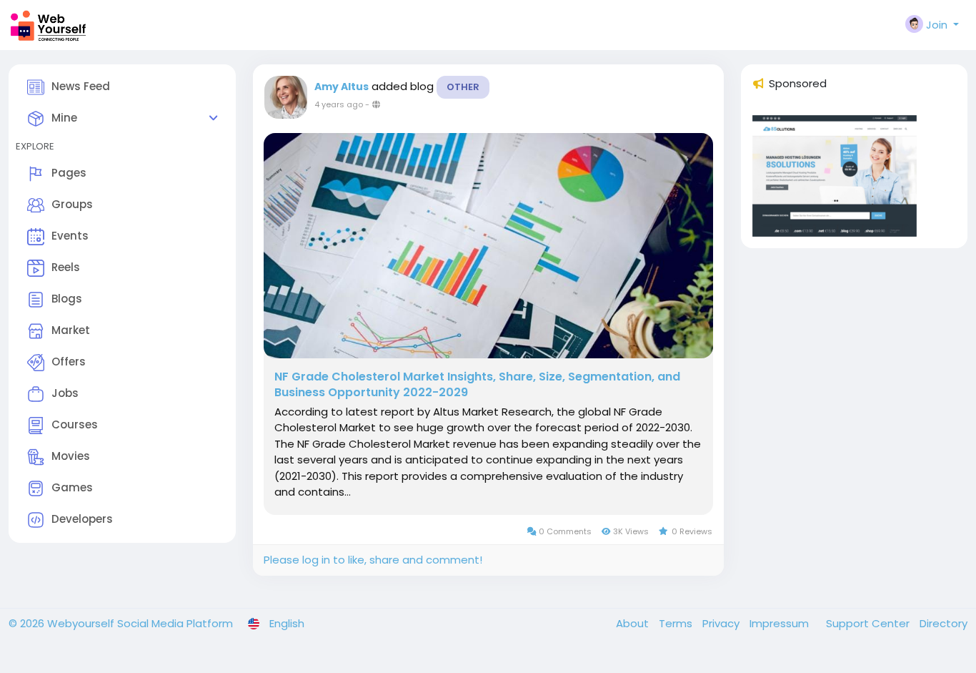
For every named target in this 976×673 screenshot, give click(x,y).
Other (463, 87)
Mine (64, 117)
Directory (943, 623)
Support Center (869, 623)
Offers (68, 361)
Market (70, 330)
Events (70, 235)
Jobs (65, 393)
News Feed (80, 86)
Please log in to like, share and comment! (373, 559)
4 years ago (338, 104)
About (634, 623)
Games (72, 487)
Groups (72, 204)
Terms (677, 623)
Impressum (781, 623)
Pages (68, 172)
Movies (70, 455)
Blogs (66, 298)
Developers (82, 518)
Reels (65, 267)
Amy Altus (341, 86)
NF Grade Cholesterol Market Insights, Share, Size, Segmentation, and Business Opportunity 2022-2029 (477, 385)
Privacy (722, 623)
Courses (74, 424)
